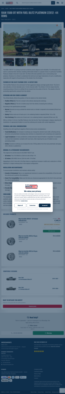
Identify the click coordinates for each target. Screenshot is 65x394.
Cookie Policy (24, 200)
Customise (32, 205)
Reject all (20, 205)
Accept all (44, 205)
